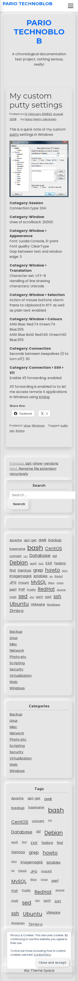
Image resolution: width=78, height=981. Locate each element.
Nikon (51, 583)
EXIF (49, 563)
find (13, 570)
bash (35, 547)
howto (52, 570)
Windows (38, 425)
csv (26, 556)
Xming (44, 396)
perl (13, 589)
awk (42, 540)
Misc (13, 644)
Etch (41, 563)
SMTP (39, 597)
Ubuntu (19, 603)
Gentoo (24, 570)
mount (23, 582)
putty (14, 134)
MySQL (38, 582)
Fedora (60, 563)
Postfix (31, 590)
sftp (31, 597)
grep (38, 570)
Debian (19, 562)
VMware (38, 604)
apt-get (30, 540)
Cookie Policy (42, 955)
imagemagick (21, 576)
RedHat (46, 589)
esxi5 (33, 563)
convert (16, 556)
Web (14, 681)
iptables (40, 576)
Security (16, 669)
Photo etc (18, 656)
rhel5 (13, 597)
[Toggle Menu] (70, 6)
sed (23, 596)
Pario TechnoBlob (27, 3)
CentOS (53, 548)
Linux (27, 425)
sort (48, 597)
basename (17, 549)
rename (61, 590)
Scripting (17, 663)
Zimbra (16, 610)
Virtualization (21, 675)
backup (55, 540)
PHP (21, 589)
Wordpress (53, 604)
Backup (16, 631)
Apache (16, 540)
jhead (59, 576)
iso (51, 576)
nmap (60, 583)
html (64, 570)
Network (17, 650)
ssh (12, 431)
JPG (13, 582)
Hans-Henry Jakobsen (40, 119)
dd (54, 556)
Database (39, 556)
